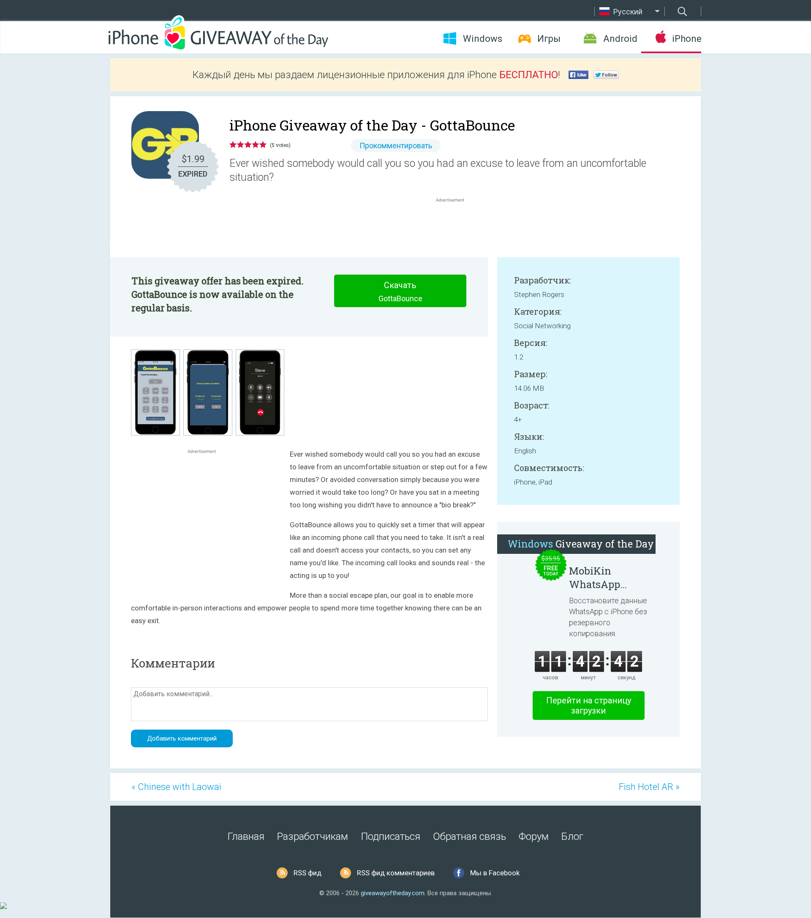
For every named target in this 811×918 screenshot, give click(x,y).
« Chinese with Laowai (176, 787)
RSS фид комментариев (396, 873)
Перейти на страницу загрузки (588, 705)
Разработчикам (312, 836)
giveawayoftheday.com (393, 893)
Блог (572, 836)
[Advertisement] (454, 224)
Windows (482, 38)
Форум (534, 836)
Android (620, 38)
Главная (246, 836)
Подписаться (390, 836)
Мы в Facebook (495, 873)
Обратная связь (469, 836)
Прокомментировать (395, 145)
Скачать (400, 291)
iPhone (686, 38)
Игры (549, 38)
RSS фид (307, 873)
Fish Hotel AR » (649, 787)
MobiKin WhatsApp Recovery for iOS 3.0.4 (608, 577)
